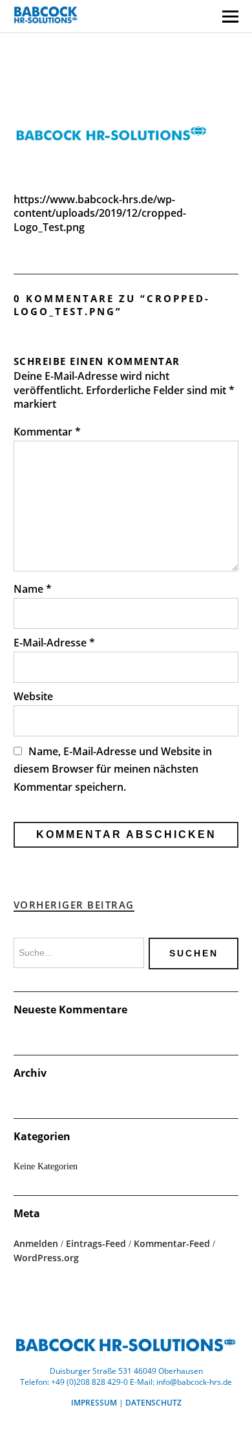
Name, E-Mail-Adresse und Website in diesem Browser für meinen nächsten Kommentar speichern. (113, 768)
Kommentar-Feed (172, 1243)
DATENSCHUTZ (153, 1402)
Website (33, 696)
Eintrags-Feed (96, 1243)
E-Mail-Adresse (54, 642)
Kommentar (47, 432)
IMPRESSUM (94, 1402)
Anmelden (36, 1243)
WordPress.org (46, 1258)
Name (33, 589)
